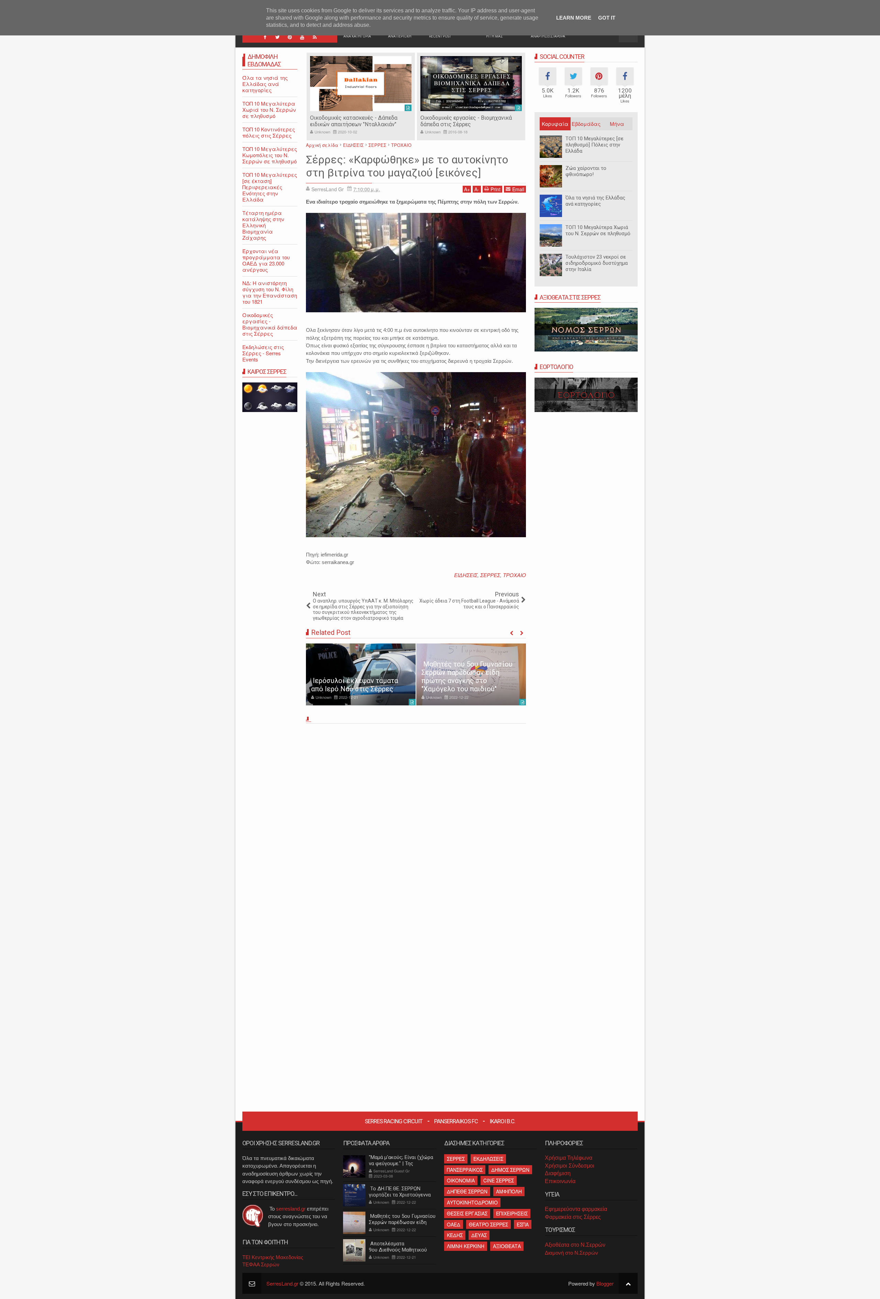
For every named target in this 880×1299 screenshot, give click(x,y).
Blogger (605, 1283)
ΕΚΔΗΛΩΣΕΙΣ (488, 1158)
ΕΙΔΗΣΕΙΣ (465, 574)
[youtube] (302, 37)
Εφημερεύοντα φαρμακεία (576, 1209)
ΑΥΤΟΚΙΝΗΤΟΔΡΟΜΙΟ (472, 1202)
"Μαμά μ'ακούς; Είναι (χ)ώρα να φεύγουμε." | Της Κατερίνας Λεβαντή (401, 1163)
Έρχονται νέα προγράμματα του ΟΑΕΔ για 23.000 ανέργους (266, 260)
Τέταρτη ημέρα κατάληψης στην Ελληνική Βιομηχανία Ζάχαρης (263, 225)
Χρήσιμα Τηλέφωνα (568, 1158)
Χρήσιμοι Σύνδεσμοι (569, 1166)
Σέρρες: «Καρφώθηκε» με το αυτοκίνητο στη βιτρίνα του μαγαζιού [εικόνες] (407, 166)
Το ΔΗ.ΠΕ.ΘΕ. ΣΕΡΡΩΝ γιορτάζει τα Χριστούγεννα (400, 1192)
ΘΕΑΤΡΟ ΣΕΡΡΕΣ (488, 1224)
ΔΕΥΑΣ (479, 1235)
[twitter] (277, 37)
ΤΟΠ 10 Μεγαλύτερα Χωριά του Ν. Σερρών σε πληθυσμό (597, 230)
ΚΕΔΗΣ (455, 1235)
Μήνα (617, 123)
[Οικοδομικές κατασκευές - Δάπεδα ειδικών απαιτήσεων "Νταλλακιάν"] (360, 83)
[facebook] (265, 37)
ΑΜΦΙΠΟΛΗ (509, 1191)
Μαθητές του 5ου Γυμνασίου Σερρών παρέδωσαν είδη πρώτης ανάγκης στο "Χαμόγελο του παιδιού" (467, 676)
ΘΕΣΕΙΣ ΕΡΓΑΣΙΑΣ (467, 1213)
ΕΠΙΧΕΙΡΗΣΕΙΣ (512, 1213)
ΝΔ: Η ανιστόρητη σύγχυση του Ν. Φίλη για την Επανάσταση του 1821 (269, 292)
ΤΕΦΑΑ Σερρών (260, 1264)
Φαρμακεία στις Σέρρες (573, 1217)
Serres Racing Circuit (393, 1121)
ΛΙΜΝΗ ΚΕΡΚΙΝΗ (465, 1246)
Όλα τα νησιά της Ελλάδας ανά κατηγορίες (595, 201)
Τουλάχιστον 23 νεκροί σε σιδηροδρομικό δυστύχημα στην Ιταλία (596, 263)
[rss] (314, 37)
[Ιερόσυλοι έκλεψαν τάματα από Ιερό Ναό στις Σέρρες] (361, 674)
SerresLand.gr (282, 1283)
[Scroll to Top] (628, 1283)
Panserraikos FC (456, 1121)
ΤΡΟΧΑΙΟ (514, 574)
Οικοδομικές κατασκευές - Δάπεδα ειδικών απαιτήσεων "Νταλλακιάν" (353, 121)
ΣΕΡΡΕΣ (490, 574)
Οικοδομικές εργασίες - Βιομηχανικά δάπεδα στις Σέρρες (466, 121)
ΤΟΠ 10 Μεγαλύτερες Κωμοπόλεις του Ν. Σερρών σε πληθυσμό (269, 155)
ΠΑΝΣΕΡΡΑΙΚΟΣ (465, 1169)
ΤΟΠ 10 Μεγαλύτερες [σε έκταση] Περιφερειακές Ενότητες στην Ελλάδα (269, 187)
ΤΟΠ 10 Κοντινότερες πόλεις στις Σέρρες (268, 132)
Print (495, 189)
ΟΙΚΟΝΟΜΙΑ (461, 1180)
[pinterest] (289, 37)
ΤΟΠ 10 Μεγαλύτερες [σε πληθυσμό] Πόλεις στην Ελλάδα (594, 145)
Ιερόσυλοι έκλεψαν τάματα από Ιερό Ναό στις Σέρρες (354, 684)
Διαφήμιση (558, 1173)
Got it (606, 18)
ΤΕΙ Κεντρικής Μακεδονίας (272, 1257)
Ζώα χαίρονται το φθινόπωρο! (585, 171)
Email (518, 189)
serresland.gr (291, 1209)
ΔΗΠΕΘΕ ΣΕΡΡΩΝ (467, 1191)
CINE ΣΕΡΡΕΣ (498, 1180)
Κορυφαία (555, 123)
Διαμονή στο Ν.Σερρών (571, 1253)
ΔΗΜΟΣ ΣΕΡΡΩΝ (510, 1169)
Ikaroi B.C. (502, 1121)
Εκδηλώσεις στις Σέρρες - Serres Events (263, 353)
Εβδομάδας (586, 123)
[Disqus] (416, 822)
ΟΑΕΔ (453, 1224)
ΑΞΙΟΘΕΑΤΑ (507, 1246)
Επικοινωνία (560, 1181)
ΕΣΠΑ (523, 1224)
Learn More (573, 18)
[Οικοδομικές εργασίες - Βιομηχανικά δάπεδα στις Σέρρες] (471, 83)
